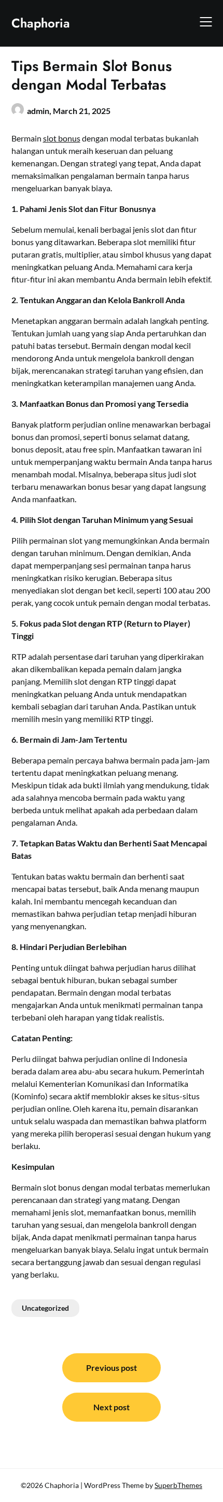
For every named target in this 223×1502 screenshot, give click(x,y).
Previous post (111, 1367)
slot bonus (61, 138)
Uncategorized (45, 1307)
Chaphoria (40, 23)
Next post (111, 1407)
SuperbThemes (178, 1485)
